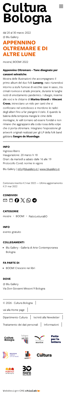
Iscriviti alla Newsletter (47, 317)
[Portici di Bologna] (9, 371)
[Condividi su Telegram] (34, 200)
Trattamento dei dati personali (20, 324)
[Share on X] (23, 200)
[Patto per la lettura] (56, 339)
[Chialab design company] (21, 388)
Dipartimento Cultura (15, 317)
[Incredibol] (28, 355)
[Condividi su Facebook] (17, 200)
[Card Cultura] (44, 355)
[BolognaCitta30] (27, 371)
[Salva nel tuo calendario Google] (11, 200)
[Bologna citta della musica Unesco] (11, 355)
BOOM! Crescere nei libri (20, 268)
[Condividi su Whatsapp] (28, 200)
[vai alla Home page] (33, 14)
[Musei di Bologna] (25, 340)
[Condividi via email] (5, 200)
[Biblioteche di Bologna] (39, 339)
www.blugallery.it (50, 169)
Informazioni (51, 324)
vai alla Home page (14, 310)
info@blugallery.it (28, 169)
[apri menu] (61, 6)
